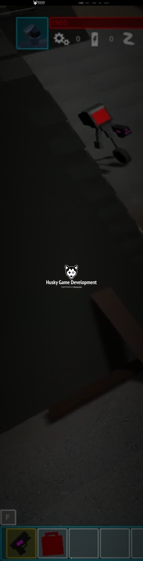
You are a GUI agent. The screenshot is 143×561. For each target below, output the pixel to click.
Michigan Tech (78, 287)
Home (81, 3)
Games (94, 3)
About (87, 3)
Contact (106, 3)
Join (100, 3)
